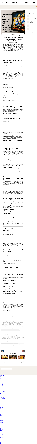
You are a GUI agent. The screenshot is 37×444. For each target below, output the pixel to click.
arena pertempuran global (16, 320)
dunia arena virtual (22, 321)
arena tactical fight (17, 321)
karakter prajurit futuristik (17, 333)
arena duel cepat (3, 320)
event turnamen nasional (17, 325)
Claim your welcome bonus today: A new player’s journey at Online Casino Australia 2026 (32, 19)
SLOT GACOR (2, 382)
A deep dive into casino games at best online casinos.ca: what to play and (32, 22)
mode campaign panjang (4, 336)
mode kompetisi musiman (10, 337)
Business (13, 34)
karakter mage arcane (4, 333)
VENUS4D (1, 414)
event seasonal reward (11, 325)
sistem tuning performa (9, 346)
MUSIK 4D (1, 427)
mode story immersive (9, 338)
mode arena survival (11, 335)
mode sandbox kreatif (4, 338)
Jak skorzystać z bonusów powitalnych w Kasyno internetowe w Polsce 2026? (32, 28)
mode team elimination (4, 339)
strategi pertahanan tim (4, 347)
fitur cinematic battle (8, 326)
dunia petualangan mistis (17, 323)
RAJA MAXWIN (2, 409)
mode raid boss (22, 337)
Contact (18, 7)
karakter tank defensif (17, 334)
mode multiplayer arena (17, 337)
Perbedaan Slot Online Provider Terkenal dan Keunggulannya (4, 361)
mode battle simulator (16, 335)
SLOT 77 (1, 378)
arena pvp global (21, 320)
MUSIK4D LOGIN (2, 426)
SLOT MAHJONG (2, 391)
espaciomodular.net (3, 390)
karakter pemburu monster (11, 333)
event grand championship (11, 324)
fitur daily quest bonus (19, 326)
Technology (11, 7)
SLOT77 (1, 377)
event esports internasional (4, 324)
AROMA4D (1, 379)
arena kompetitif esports (9, 320)
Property (6, 7)
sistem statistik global (4, 346)
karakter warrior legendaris (4, 335)
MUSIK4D (1, 419)
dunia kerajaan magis (14, 322)
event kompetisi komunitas (18, 324)
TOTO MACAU (2, 375)
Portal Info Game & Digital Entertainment (18, 2)
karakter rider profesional (4, 334)
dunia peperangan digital (20, 322)
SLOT (1, 387)
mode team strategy (10, 339)
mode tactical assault (15, 338)
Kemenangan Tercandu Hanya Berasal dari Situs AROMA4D (12, 361)
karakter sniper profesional (11, 334)
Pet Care (2, 7)
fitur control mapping (14, 326)
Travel (15, 7)
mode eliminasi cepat (4, 337)
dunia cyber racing (4, 322)
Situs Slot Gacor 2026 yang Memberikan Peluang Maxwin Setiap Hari (21, 361)
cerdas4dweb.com (2, 412)
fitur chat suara (3, 326)
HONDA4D (1, 422)
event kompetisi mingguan (5, 325)
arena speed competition (4, 321)
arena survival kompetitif (11, 321)
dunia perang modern (4, 323)
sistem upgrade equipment (17, 346)
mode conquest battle (10, 336)
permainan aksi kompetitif (16, 339)
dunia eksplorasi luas (9, 322)
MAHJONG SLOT (2, 396)
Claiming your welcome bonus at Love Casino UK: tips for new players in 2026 (32, 25)
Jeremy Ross (15, 42)
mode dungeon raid (16, 336)
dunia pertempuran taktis (10, 323)
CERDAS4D (1, 415)
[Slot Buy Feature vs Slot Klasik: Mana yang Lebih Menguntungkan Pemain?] (23, 351)
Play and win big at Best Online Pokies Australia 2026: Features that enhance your (32, 15)
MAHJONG (1, 405)
